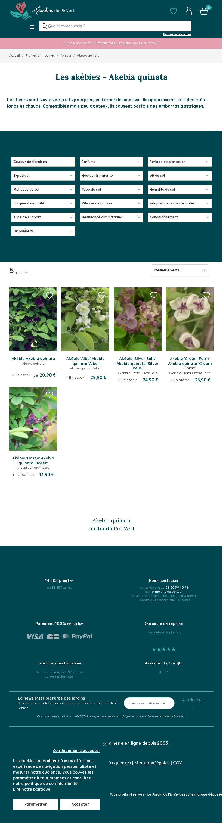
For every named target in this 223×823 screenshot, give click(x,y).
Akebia (66, 55)
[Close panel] (104, 744)
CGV (177, 762)
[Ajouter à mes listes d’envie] (49, 295)
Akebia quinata (88, 55)
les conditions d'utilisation (170, 716)
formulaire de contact (166, 591)
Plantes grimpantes (40, 55)
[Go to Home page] (42, 11)
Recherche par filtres (177, 34)
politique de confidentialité (135, 716)
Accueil (14, 55)
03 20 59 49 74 (176, 587)
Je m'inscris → (192, 703)
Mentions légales (152, 762)
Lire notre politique (31, 789)
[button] (173, 10)
